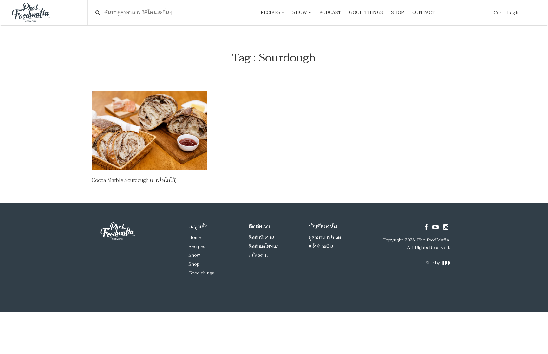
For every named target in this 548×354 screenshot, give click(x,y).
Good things (201, 273)
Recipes (196, 246)
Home (194, 237)
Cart (498, 13)
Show (194, 255)
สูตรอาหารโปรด (325, 237)
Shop (193, 264)
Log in (513, 13)
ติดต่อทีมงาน (261, 237)
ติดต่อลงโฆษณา (264, 246)
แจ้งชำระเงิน (321, 246)
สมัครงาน (258, 255)
